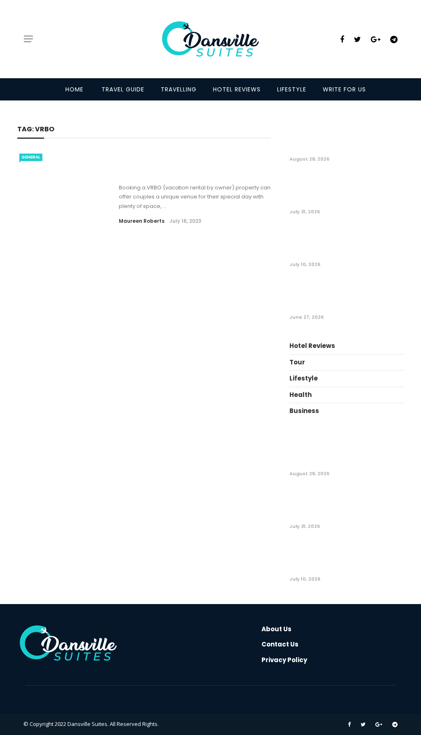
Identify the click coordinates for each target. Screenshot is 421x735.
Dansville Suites (87, 724)
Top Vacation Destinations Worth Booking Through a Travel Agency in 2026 (368, 295)
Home (74, 89)
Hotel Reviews (237, 89)
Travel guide (123, 89)
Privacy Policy (284, 660)
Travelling (179, 89)
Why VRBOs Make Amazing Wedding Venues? (176, 167)
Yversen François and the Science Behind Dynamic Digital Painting (367, 137)
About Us (276, 629)
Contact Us (279, 644)
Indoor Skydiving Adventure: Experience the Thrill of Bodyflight (365, 242)
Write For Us (344, 89)
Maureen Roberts (141, 220)
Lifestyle (291, 89)
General (30, 157)
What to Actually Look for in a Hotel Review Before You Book (362, 189)
